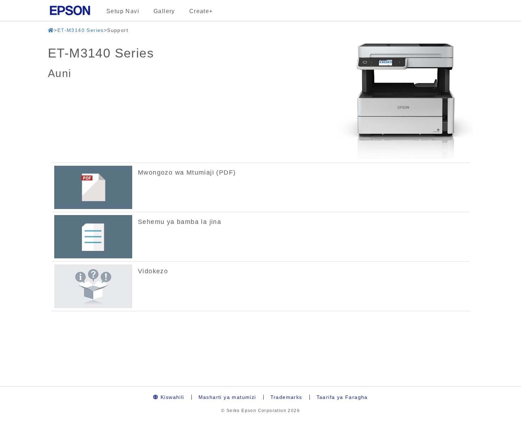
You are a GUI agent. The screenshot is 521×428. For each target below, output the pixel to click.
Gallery (164, 11)
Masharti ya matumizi (227, 397)
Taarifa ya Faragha (342, 397)
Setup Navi (122, 11)
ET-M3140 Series (80, 30)
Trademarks (286, 397)
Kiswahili (171, 397)
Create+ (201, 11)
